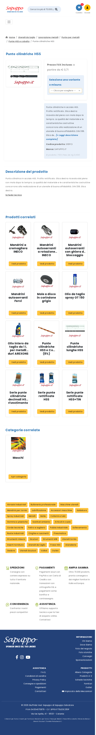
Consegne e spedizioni (35, 683)
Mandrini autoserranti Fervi (18, 297)
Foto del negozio (84, 648)
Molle (43, 516)
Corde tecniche (15, 527)
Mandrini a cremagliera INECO (18, 248)
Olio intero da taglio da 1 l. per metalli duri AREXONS (18, 348)
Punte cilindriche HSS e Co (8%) (46, 348)
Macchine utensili (69, 504)
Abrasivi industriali (16, 504)
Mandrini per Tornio (42, 719)
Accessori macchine (61, 510)
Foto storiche (85, 652)
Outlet (55, 550)
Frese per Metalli (56, 719)
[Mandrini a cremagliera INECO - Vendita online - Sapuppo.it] (18, 231)
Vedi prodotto (18, 263)
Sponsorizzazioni (84, 660)
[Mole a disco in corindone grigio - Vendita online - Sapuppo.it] (46, 280)
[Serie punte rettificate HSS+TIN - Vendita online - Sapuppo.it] (75, 379)
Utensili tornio (69, 539)
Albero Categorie (83, 672)
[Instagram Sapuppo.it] (22, 657)
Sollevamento (79, 527)
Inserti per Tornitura (27, 719)
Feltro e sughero (36, 527)
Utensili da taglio (26, 37)
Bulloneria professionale (43, 504)
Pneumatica (60, 533)
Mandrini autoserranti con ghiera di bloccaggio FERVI (75, 252)
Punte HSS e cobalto (19, 41)
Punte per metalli (71, 37)
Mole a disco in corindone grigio (46, 297)
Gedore (11, 550)
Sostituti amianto (41, 521)
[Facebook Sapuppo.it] (17, 657)
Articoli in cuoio (63, 521)
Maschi (18, 458)
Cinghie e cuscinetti (38, 533)
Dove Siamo (86, 644)
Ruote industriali (15, 533)
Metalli (31, 516)
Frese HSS (55, 544)
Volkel (44, 550)
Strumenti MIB (50, 539)
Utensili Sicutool (28, 550)
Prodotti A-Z (86, 676)
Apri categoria (18, 476)
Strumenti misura (16, 539)
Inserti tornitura (15, 544)
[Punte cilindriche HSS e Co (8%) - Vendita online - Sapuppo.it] (46, 330)
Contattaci (40, 691)
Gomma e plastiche (17, 521)
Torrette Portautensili (53, 721)
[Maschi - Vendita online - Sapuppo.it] (18, 444)
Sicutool (34, 539)
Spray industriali (15, 516)
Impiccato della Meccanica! (78, 691)
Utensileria (70, 544)
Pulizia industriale (59, 527)
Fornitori (88, 683)
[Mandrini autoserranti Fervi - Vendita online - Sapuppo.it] (18, 280)
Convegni (87, 656)
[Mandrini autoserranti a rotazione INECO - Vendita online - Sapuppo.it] (46, 231)
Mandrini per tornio (17, 510)
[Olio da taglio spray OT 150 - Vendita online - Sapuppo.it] (75, 280)
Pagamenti (40, 687)
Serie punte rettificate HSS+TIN (75, 396)
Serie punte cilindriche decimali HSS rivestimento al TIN (18, 399)
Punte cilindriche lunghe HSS (74, 346)
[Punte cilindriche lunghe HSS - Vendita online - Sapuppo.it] (75, 330)
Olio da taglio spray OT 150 (75, 295)
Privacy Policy (39, 679)
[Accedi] (87, 8)
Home (12, 37)
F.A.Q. (43, 672)
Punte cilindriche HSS (23, 54)
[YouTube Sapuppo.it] (28, 657)
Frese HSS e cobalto (70, 719)
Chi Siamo (87, 641)
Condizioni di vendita (35, 676)
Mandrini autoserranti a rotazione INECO (46, 250)
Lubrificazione (39, 510)
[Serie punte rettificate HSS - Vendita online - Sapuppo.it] (46, 379)
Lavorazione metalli (48, 37)
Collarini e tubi (57, 516)
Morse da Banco (84, 719)
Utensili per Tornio (12, 719)
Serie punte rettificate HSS (46, 396)
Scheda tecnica (14, 195)
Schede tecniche (83, 679)
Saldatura (82, 510)
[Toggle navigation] (9, 21)
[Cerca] (56, 9)
